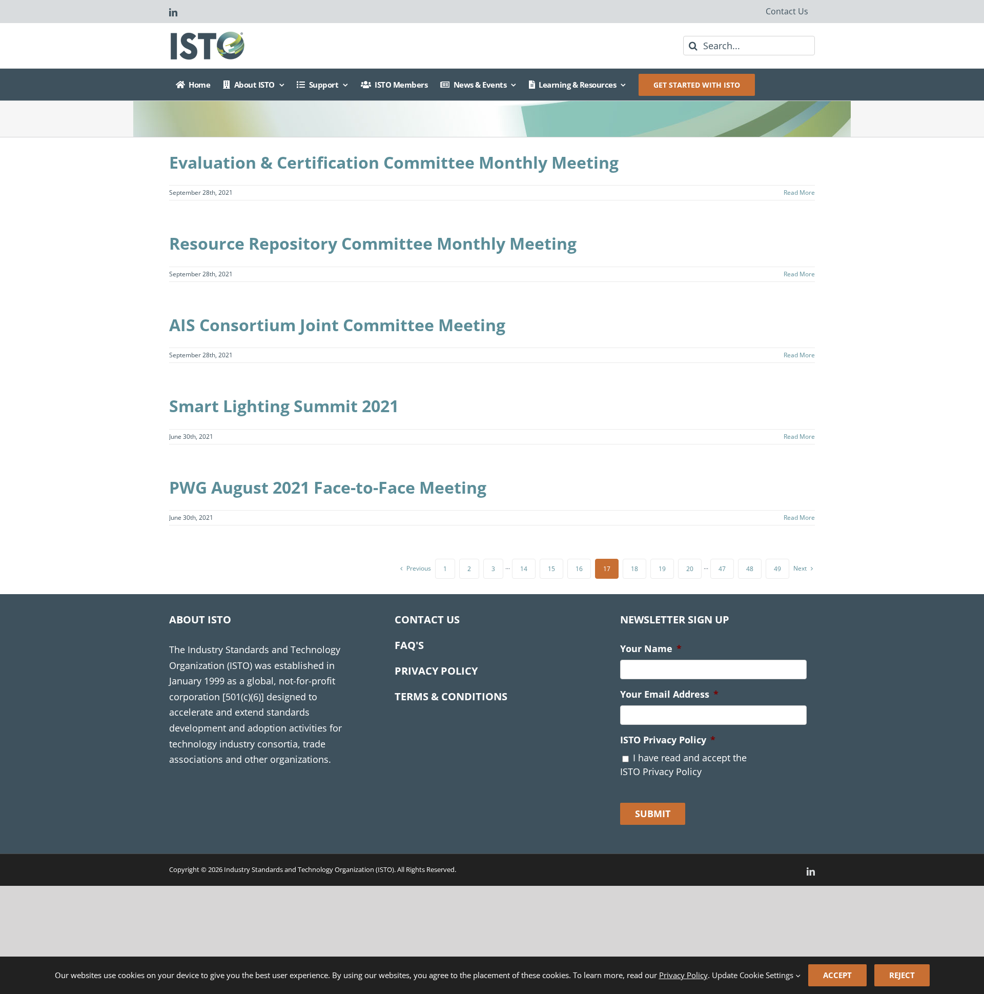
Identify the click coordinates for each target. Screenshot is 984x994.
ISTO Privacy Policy (667, 740)
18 (634, 568)
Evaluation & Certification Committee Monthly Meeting (394, 162)
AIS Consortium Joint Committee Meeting (337, 325)
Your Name (651, 649)
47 (722, 568)
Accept (837, 975)
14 (523, 568)
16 (579, 568)
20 (689, 568)
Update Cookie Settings (753, 975)
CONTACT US (427, 619)
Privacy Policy (683, 975)
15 (551, 568)
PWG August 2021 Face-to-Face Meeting (327, 487)
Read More (799, 192)
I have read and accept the (683, 765)
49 (777, 568)
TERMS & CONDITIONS (451, 696)
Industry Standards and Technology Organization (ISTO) (309, 869)
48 (749, 568)
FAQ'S (409, 645)
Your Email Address (669, 694)
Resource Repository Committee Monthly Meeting (373, 243)
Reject (902, 975)
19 (662, 568)
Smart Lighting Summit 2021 (284, 406)
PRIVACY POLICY (436, 671)
